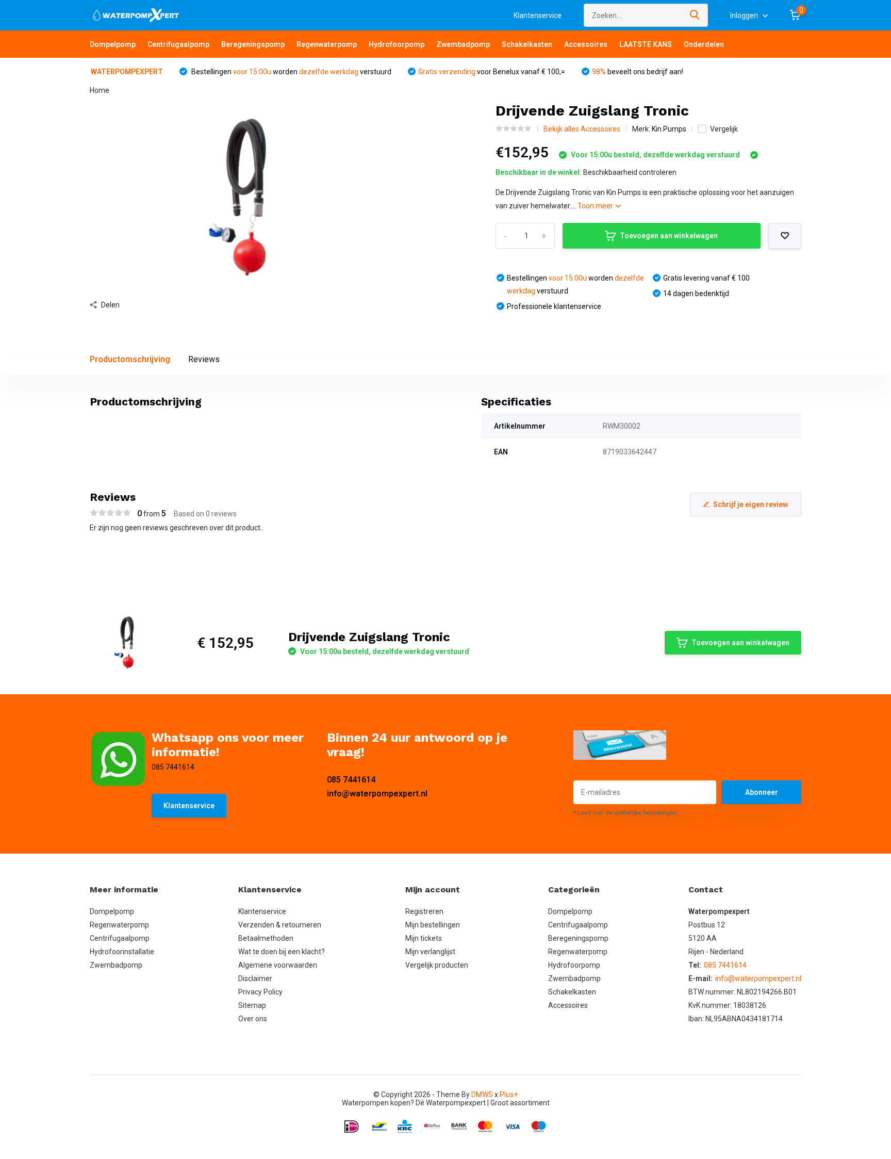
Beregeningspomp (253, 44)
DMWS (482, 1094)
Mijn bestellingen (432, 925)
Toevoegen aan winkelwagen (669, 236)
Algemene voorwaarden (277, 965)
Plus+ (509, 1094)
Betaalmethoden (265, 938)
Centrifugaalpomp (178, 44)
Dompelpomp (113, 44)
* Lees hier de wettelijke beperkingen (625, 813)
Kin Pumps (669, 129)
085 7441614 (351, 780)
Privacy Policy (260, 992)
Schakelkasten (527, 44)
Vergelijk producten (436, 965)
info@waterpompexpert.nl (377, 793)
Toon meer (596, 206)
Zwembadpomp (463, 44)
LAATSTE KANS (645, 44)
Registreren (424, 911)
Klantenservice (538, 15)
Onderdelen (704, 44)
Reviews (204, 359)
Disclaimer (255, 978)
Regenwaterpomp (326, 44)
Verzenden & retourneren (279, 925)
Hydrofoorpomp (396, 44)
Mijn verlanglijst (430, 952)
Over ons (252, 1019)
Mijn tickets (423, 938)
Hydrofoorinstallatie (122, 952)
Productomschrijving (130, 359)
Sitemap (252, 1005)
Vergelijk (724, 129)
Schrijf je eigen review (750, 504)
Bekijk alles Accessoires (581, 129)
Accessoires (585, 44)
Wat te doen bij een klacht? (281, 952)
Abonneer (761, 792)
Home (99, 90)
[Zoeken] (695, 15)
